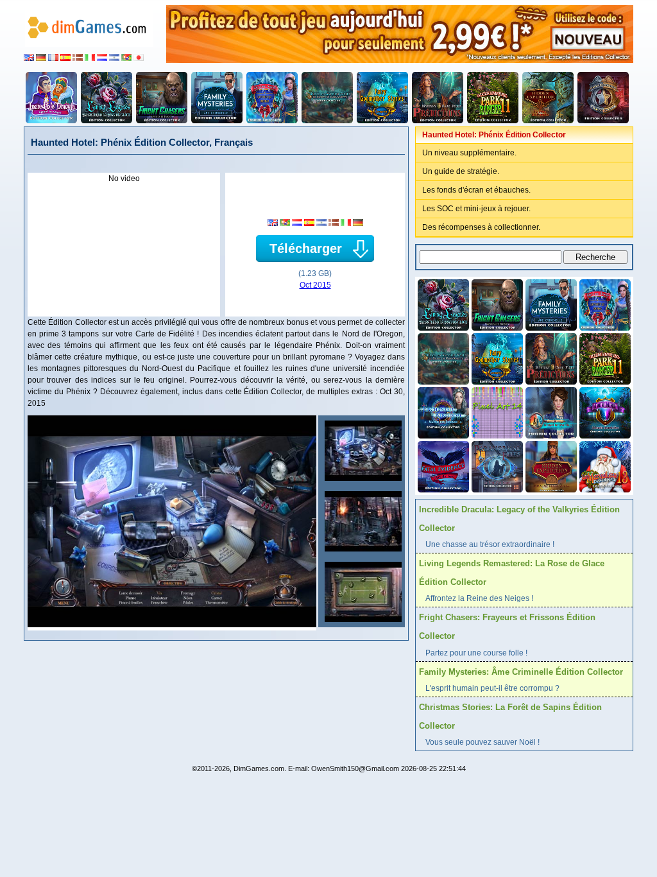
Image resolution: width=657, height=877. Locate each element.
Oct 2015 (315, 285)
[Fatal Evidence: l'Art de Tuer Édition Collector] (442, 465)
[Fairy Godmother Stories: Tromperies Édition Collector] (382, 97)
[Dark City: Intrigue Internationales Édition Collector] (550, 411)
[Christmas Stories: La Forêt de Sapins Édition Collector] (272, 97)
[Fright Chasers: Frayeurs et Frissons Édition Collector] (161, 97)
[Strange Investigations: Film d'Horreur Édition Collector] (603, 97)
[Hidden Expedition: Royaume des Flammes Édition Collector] (550, 465)
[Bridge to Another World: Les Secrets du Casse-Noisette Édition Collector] (327, 97)
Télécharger (305, 248)
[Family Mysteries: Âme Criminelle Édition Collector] (217, 97)
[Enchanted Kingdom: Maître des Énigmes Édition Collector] (442, 411)
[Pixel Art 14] (496, 411)
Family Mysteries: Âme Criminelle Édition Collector (521, 672)
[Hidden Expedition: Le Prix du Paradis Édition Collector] (548, 97)
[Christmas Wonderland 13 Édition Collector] (604, 465)
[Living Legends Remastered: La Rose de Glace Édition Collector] (106, 97)
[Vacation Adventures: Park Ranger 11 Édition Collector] (492, 97)
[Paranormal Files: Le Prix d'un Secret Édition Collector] (496, 465)
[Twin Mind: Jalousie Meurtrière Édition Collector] (604, 411)
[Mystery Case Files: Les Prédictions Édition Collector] (437, 97)
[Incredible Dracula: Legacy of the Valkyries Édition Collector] (51, 97)
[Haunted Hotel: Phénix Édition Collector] (361, 450)
